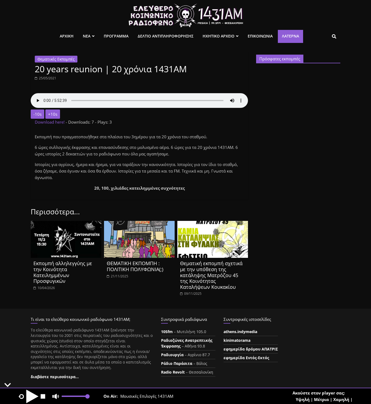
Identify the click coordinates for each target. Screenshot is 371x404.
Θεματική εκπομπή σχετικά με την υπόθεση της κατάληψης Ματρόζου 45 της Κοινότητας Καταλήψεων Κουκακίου (211, 275)
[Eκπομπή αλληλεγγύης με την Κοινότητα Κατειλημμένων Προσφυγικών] (66, 224)
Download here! (50, 122)
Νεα (86, 36)
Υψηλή (303, 399)
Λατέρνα (290, 36)
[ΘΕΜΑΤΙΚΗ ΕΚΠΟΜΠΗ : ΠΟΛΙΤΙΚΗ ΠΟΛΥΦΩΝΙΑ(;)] (139, 224)
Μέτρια (321, 399)
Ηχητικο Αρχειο (218, 36)
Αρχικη (67, 36)
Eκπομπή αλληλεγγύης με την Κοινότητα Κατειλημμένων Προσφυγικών (62, 272)
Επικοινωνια (260, 36)
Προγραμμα (116, 36)
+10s (52, 114)
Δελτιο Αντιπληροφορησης (165, 36)
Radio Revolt (173, 372)
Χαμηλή (341, 399)
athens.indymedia (240, 331)
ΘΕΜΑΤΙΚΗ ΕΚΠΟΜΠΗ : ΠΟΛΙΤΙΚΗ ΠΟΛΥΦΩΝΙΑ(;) (135, 266)
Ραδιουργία (172, 354)
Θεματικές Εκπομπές (56, 59)
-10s (37, 114)
